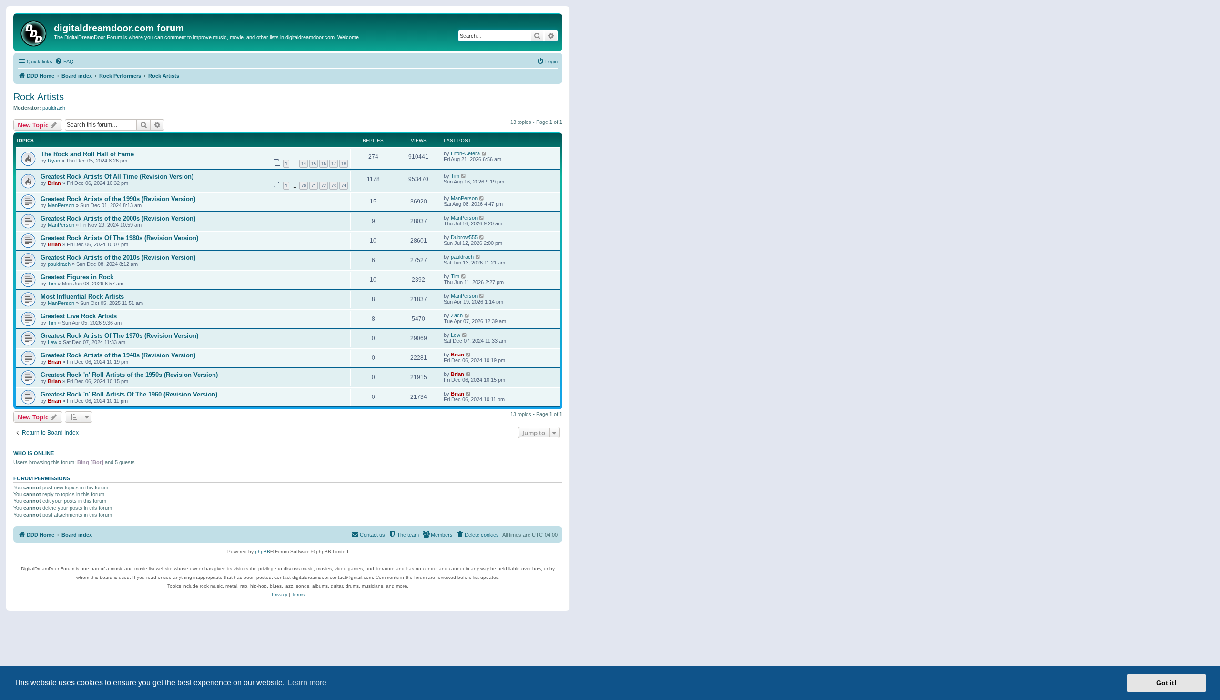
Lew (52, 342)
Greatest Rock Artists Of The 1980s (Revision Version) (119, 238)
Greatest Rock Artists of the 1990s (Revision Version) (118, 199)
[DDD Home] (35, 32)
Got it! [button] (1166, 683)
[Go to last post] (484, 153)
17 (333, 164)
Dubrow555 (464, 237)
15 (313, 164)
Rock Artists (38, 96)
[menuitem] (64, 61)
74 (343, 186)
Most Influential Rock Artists (82, 296)
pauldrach (53, 108)
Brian (54, 183)
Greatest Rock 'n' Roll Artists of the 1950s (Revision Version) (129, 374)
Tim (455, 176)
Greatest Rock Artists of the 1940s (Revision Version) (118, 355)
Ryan (54, 160)
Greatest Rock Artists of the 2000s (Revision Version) (118, 218)
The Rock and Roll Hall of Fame (87, 154)
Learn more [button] (307, 683)
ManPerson (61, 205)
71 (313, 186)
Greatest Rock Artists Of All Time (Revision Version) (117, 176)
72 (323, 186)
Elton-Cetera (465, 153)
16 (323, 164)
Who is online (33, 453)
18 (343, 164)
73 (333, 186)
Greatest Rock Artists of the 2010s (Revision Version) (118, 257)
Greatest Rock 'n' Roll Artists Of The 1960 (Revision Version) (129, 394)
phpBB (262, 551)
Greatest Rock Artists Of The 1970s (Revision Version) (119, 335)
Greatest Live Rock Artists (79, 316)
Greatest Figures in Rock (77, 277)
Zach (457, 315)
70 (303, 186)
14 (303, 164)
